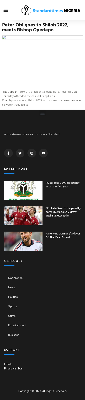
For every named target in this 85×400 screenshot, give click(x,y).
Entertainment (17, 325)
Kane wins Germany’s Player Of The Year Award (63, 235)
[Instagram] (31, 153)
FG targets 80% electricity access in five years (62, 184)
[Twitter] (20, 153)
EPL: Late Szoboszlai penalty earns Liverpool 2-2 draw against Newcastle (63, 212)
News (11, 287)
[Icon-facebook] (8, 153)
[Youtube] (43, 153)
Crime (11, 315)
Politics (13, 296)
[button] (6, 10)
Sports (12, 306)
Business (13, 334)
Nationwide (15, 277)
